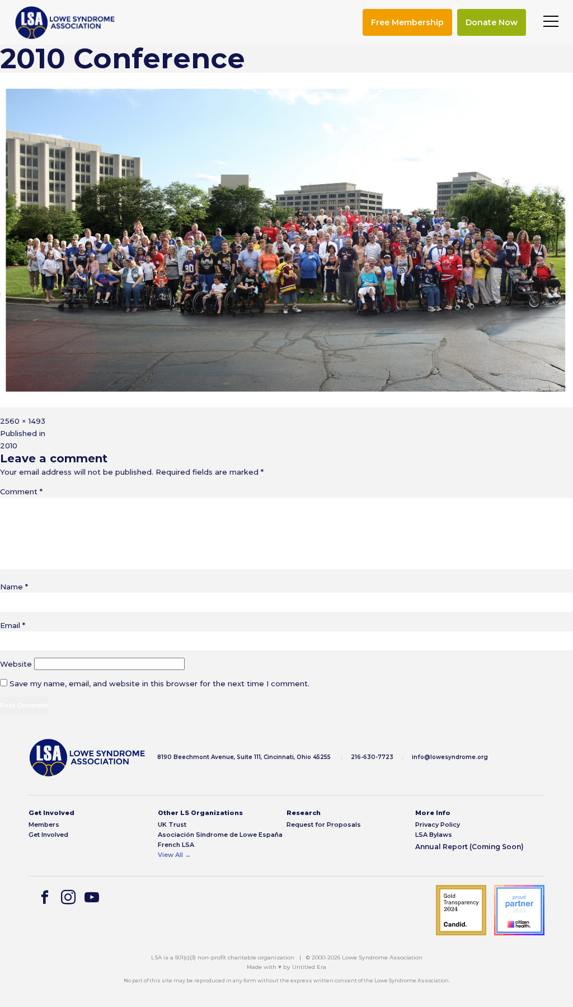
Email (12, 625)
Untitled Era (309, 967)
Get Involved (48, 835)
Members (44, 824)
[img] (65, 22)
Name (14, 586)
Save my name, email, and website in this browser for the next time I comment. (159, 683)
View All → (174, 855)
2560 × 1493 (22, 420)
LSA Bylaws (433, 835)
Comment (21, 491)
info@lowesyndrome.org (450, 757)
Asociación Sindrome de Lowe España (220, 835)
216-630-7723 (372, 757)
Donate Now (492, 22)
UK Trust (172, 824)
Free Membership (407, 22)
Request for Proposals (323, 824)
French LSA (176, 845)
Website (16, 663)
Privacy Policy (437, 824)
